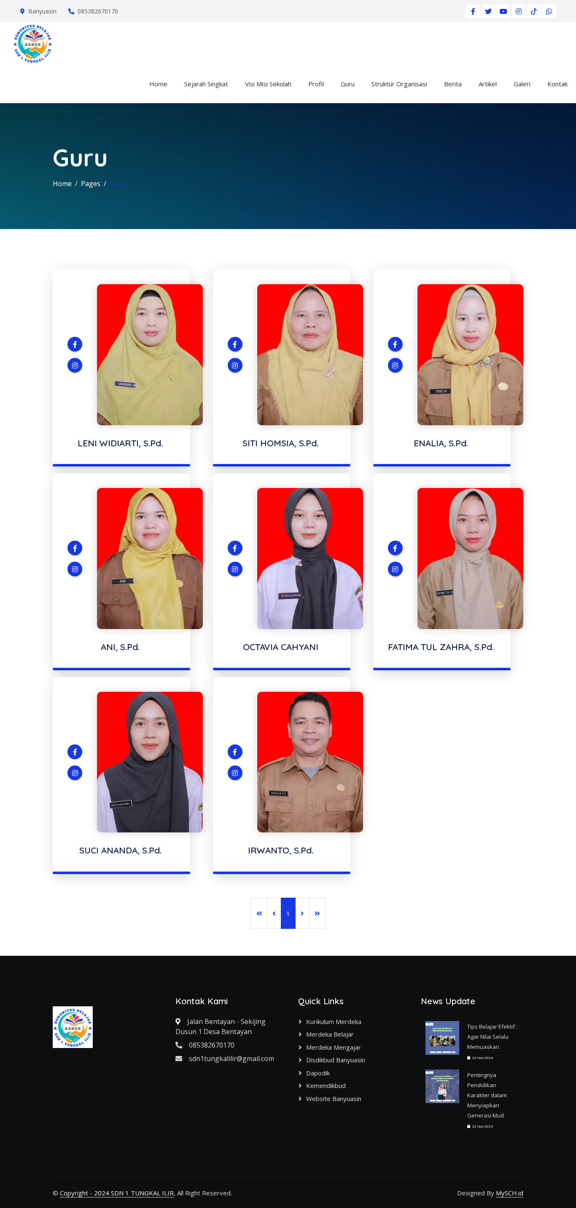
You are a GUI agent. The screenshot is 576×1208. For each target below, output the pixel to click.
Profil (316, 84)
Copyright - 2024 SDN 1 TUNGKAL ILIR (117, 1193)
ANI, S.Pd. (120, 646)
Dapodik (318, 1073)
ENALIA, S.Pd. (441, 442)
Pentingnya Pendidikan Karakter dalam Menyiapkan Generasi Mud (487, 1095)
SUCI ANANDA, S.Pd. (120, 850)
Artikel (488, 84)
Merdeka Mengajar (333, 1047)
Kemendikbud (326, 1085)
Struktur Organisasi (399, 84)
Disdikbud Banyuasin (335, 1060)
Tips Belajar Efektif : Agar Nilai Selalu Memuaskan (492, 1037)
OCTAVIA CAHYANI (280, 646)
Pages (90, 183)
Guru (348, 84)
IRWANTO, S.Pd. (280, 850)
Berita (453, 84)
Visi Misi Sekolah (268, 84)
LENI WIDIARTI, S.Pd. (120, 442)
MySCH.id (509, 1193)
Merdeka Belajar (330, 1034)
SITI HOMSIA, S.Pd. (280, 442)
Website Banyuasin (333, 1098)
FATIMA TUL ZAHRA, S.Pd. (441, 646)
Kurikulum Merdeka (333, 1021)
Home (158, 84)
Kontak (557, 84)
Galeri (522, 84)
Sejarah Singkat (206, 84)
